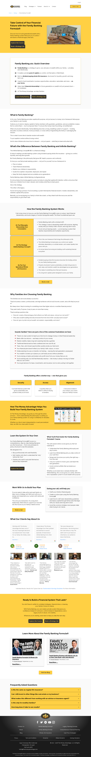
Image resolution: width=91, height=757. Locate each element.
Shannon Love (20, 548)
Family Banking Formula (45, 729)
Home (10, 13)
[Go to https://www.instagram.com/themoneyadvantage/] (53, 722)
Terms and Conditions (31, 738)
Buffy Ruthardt (68, 548)
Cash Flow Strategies (70, 733)
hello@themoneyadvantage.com (28, 749)
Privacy (16, 738)
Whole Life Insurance (45, 733)
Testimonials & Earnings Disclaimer (53, 588)
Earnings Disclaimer (75, 738)
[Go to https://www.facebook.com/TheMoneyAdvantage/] (37, 722)
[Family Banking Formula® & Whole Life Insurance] (27, 647)
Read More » (15, 539)
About (21, 729)
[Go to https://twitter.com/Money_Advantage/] (41, 722)
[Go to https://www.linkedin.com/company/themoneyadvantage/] (45, 722)
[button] (75, 6)
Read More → (16, 664)
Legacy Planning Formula (70, 726)
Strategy (15, 13)
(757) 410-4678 (28, 747)
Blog (21, 733)
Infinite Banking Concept (45, 726)
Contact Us (21, 726)
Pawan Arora (43, 548)
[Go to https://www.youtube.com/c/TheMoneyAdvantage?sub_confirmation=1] (49, 722)
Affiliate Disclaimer (60, 738)
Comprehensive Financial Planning (70, 729)
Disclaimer (45, 738)
